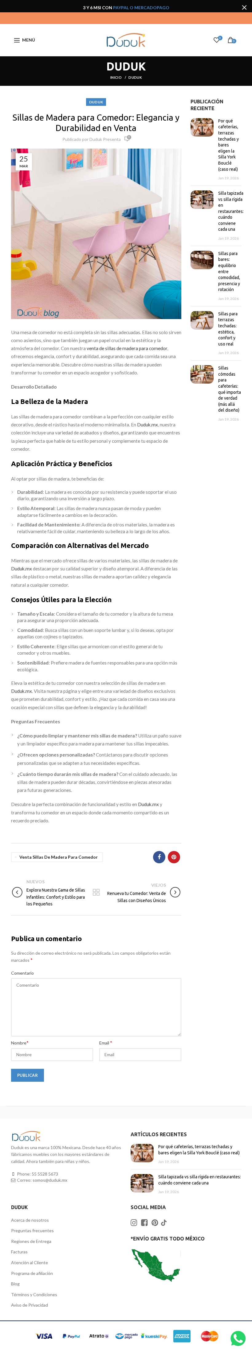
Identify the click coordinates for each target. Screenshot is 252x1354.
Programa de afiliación (32, 1273)
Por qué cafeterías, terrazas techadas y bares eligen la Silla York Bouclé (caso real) (228, 145)
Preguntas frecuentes (32, 1230)
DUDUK (135, 77)
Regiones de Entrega (31, 1241)
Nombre (20, 1042)
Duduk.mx (147, 424)
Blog (15, 1283)
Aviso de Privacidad (29, 1305)
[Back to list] (96, 892)
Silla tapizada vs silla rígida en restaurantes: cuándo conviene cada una (231, 211)
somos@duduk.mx (50, 1180)
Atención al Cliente (29, 1262)
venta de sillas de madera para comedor (127, 348)
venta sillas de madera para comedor (58, 857)
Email (105, 1042)
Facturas (19, 1251)
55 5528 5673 (45, 1173)
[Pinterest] (174, 857)
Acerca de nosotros (30, 1220)
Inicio (116, 77)
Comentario (22, 973)
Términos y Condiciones (34, 1294)
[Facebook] (159, 857)
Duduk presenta (105, 139)
